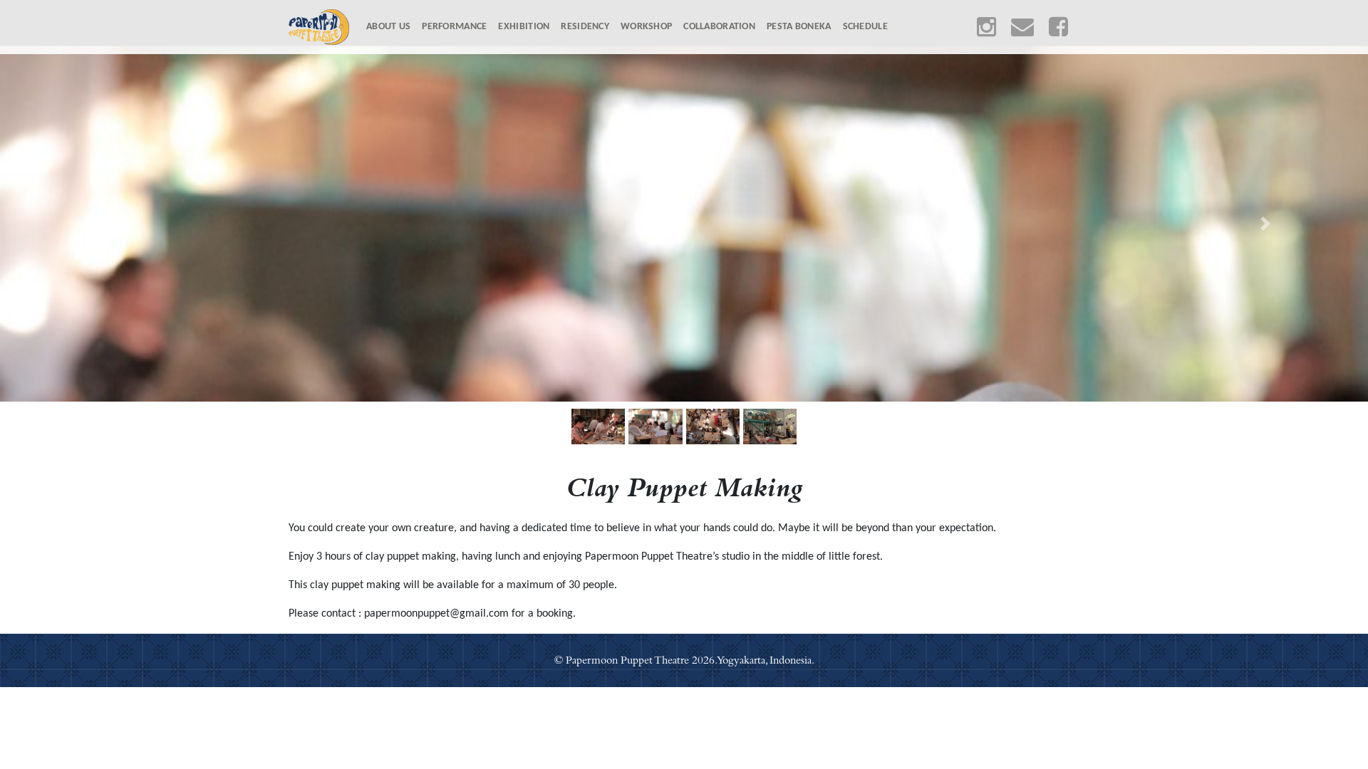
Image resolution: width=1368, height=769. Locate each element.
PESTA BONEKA (799, 26)
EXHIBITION (523, 26)
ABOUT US (391, 26)
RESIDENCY (585, 26)
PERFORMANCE (454, 26)
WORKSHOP (646, 26)
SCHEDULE (865, 26)
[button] (102, 224)
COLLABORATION (719, 26)
